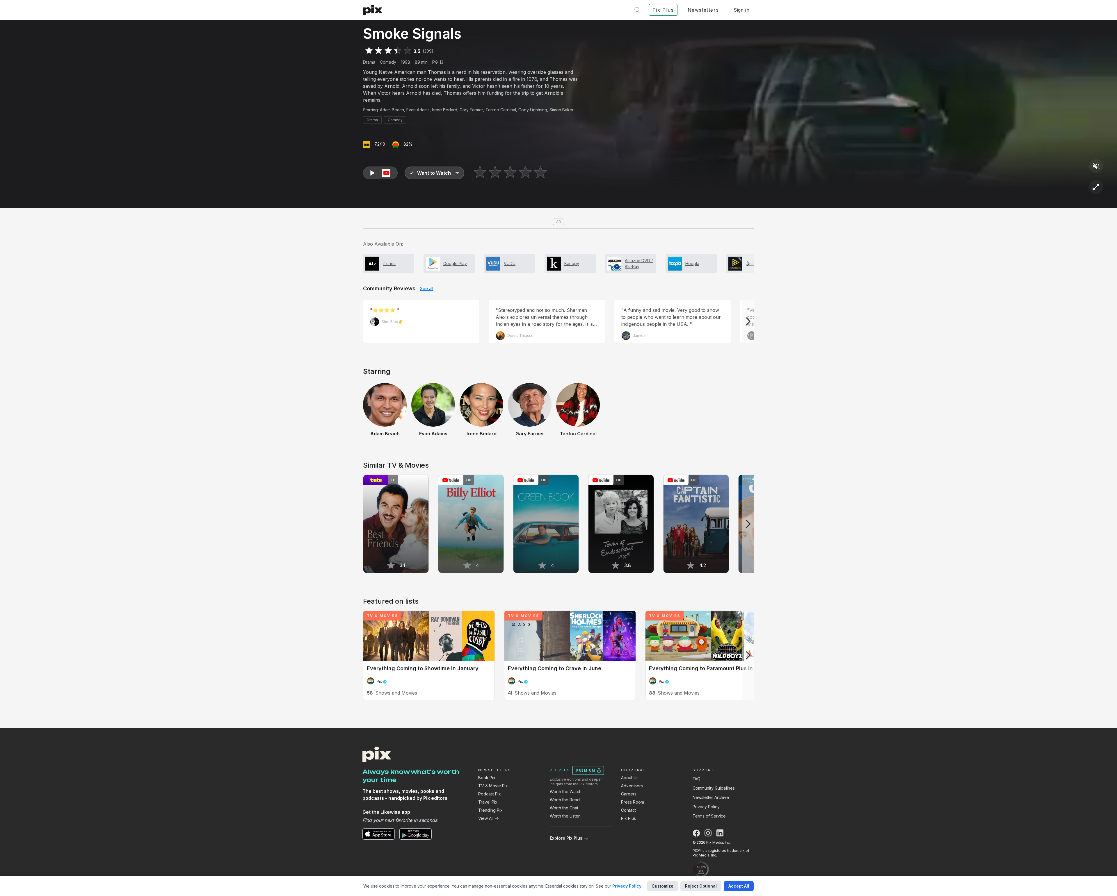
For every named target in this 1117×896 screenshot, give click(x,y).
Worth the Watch (565, 791)
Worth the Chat (564, 807)
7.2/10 (379, 144)
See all (426, 288)
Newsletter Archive (711, 797)
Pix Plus (628, 818)
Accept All (738, 886)
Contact (628, 810)
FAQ (696, 778)
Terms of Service (709, 815)
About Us (629, 777)
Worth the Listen (565, 815)
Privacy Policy (706, 806)
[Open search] (637, 10)
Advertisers (632, 785)
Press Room (632, 802)
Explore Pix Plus (566, 838)
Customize (662, 886)
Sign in (741, 10)
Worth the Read (565, 799)
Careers (628, 793)
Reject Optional (701, 886)
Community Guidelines (714, 788)
